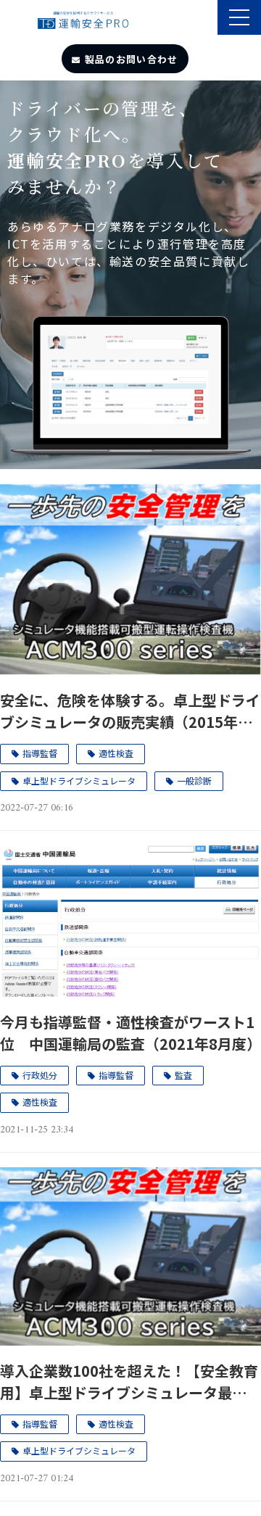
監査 (183, 1075)
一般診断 (194, 780)
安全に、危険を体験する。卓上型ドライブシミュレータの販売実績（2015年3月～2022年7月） (130, 711)
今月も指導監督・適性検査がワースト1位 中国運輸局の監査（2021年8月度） (130, 1032)
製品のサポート (204, 18)
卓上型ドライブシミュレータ (79, 780)
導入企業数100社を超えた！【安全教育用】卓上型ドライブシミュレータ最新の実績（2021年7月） (130, 1382)
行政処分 (39, 1075)
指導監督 (39, 753)
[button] (239, 17)
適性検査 (116, 753)
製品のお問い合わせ (131, 59)
